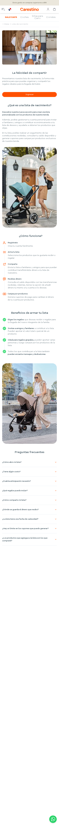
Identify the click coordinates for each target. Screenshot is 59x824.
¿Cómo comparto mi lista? (14, 500)
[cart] (54, 9)
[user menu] (48, 9)
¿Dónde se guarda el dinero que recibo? (20, 510)
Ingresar (30, 94)
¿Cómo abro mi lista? (12, 462)
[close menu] (3, 9)
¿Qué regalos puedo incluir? (15, 491)
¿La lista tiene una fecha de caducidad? (20, 519)
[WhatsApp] (52, 819)
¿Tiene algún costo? (11, 472)
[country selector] (10, 9)
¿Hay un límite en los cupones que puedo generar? (25, 529)
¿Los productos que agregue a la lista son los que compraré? (24, 539)
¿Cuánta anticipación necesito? (16, 481)
